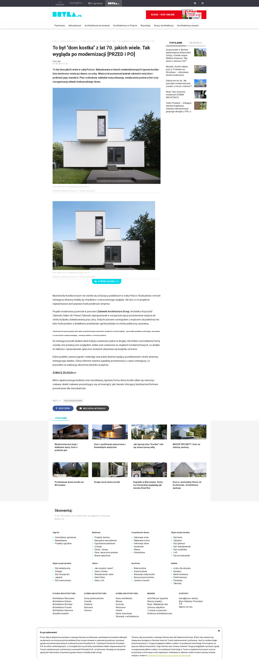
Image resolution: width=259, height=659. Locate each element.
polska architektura (68, 41)
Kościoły (120, 604)
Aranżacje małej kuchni (144, 574)
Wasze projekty (154, 601)
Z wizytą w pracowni (157, 610)
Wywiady (145, 25)
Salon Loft (99, 580)
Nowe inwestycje (124, 613)
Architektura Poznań (62, 607)
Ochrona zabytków (156, 607)
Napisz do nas (185, 607)
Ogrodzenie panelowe (104, 543)
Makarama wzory (142, 540)
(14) (108, 281)
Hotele (119, 610)
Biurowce (88, 607)
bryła (55, 41)
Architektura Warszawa (63, 598)
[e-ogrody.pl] (95, 3)
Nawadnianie (61, 540)
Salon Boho (99, 577)
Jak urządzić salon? (103, 568)
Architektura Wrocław (62, 604)
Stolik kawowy (180, 577)
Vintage (58, 571)
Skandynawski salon (104, 574)
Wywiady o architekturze (127, 616)
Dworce (87, 610)
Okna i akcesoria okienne (106, 552)
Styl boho (177, 537)
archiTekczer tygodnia (157, 598)
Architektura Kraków (62, 601)
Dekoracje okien (141, 543)
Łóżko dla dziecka (181, 568)
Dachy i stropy (101, 549)
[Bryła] (113, 3)
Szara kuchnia (140, 571)
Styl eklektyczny (62, 568)
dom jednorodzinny (73, 401)
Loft (175, 552)
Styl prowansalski (181, 555)
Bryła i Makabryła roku (157, 604)
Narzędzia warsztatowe (105, 540)
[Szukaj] (195, 3)
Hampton (177, 540)
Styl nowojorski (62, 574)
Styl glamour (179, 543)
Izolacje (98, 546)
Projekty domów (102, 537)
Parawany (178, 580)
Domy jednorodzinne (94, 598)
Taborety (177, 583)
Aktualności (74, 25)
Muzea (119, 601)
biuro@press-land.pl (188, 598)
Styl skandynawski (182, 546)
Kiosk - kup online (163, 14)
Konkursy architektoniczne (159, 613)
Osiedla (87, 601)
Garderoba (139, 546)
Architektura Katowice (63, 610)
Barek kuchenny (180, 574)
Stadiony (88, 604)
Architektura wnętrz (188, 25)
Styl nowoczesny (63, 580)
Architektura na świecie (97, 25)
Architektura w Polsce (125, 25)
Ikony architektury (164, 25)
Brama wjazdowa (102, 555)
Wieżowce (121, 607)
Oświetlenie (139, 552)
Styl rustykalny (180, 549)
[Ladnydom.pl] (60, 3)
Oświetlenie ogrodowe (65, 537)
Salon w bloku (101, 571)
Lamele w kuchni (141, 580)
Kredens (177, 571)
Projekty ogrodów (63, 543)
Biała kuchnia (140, 568)
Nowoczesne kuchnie (144, 577)
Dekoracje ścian (141, 537)
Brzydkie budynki (61, 613)
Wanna (137, 549)
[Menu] (202, 3)
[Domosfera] (76, 3)
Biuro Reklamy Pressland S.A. (191, 602)
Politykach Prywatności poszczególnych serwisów (168, 655)
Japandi (58, 577)
